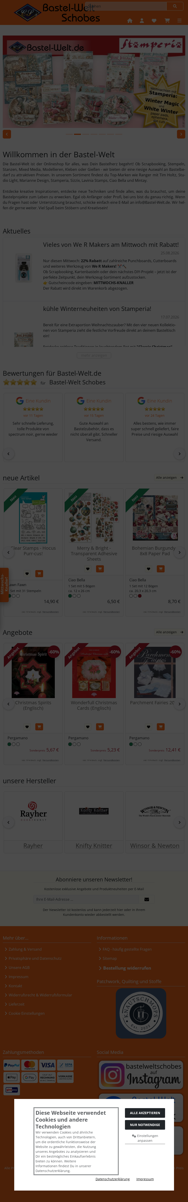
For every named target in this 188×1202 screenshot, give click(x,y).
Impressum (145, 1179)
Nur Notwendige (145, 1125)
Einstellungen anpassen (147, 1138)
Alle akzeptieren (145, 1113)
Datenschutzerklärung (113, 1179)
